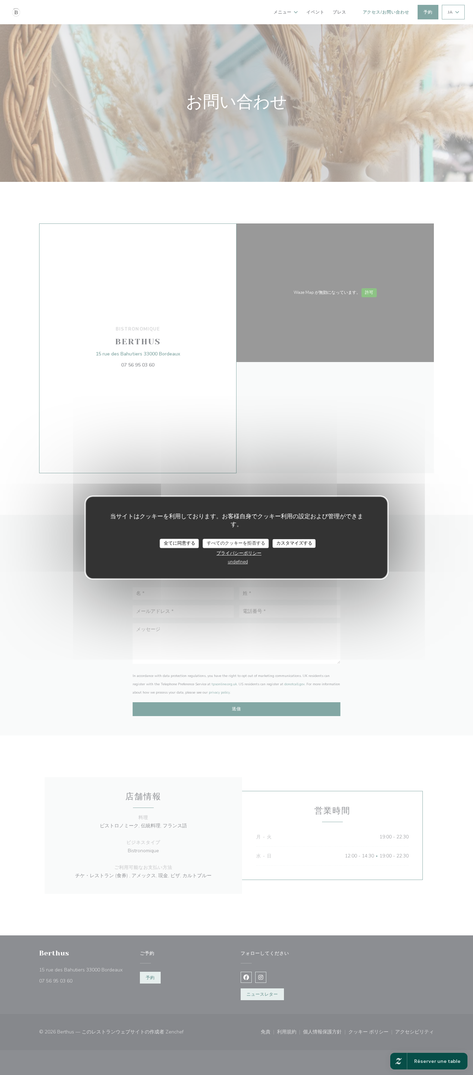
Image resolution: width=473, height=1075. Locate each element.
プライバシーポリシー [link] (238, 553)
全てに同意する (179, 543)
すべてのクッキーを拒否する (236, 543)
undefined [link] (238, 562)
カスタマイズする (294, 543)
